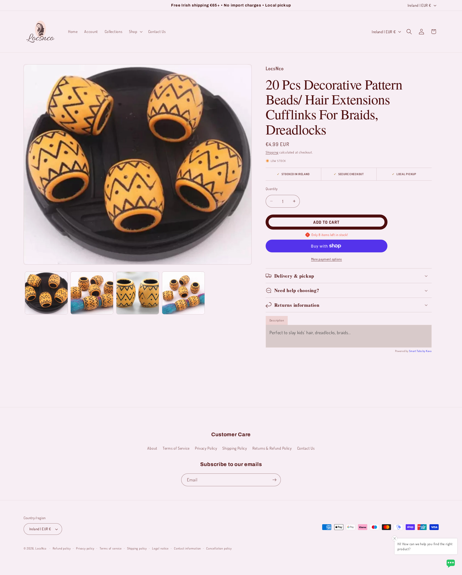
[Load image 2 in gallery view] (92, 293)
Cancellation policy (218, 548)
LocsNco (40, 548)
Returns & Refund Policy (272, 448)
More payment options (326, 259)
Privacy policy (85, 548)
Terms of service (111, 548)
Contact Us (306, 448)
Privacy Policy (206, 448)
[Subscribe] (274, 479)
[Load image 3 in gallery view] (137, 293)
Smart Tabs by (417, 351)
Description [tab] (277, 320)
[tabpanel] (349, 336)
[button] (135, 31)
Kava (429, 351)
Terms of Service (176, 448)
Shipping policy (137, 548)
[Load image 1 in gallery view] (46, 293)
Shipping (272, 152)
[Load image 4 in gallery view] (183, 293)
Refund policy (62, 548)
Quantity (272, 188)
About (152, 448)
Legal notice (160, 548)
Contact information (187, 548)
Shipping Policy (234, 448)
